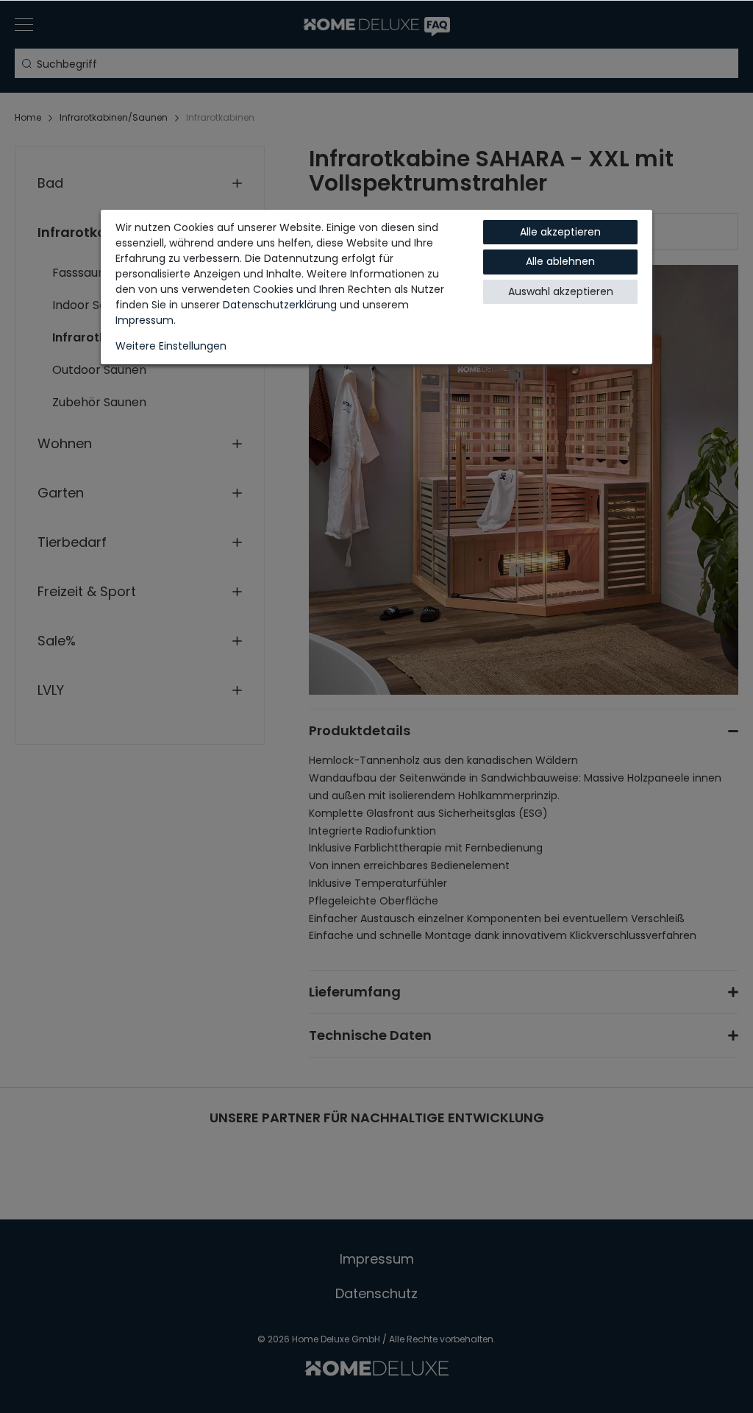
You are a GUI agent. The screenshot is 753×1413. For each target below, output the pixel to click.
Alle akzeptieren (560, 231)
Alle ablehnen (560, 261)
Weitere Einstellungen (170, 346)
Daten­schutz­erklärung (280, 304)
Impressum (144, 320)
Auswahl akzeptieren (560, 291)
